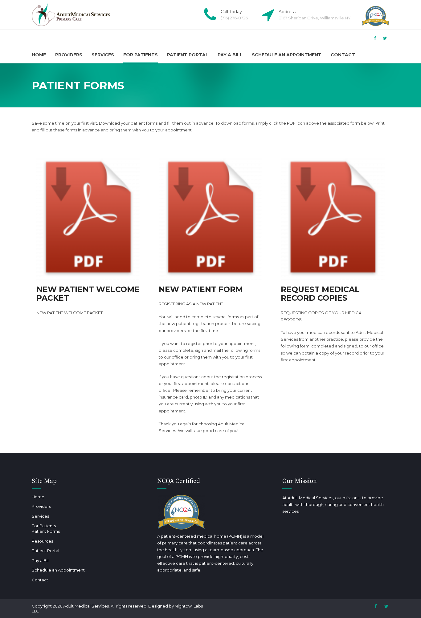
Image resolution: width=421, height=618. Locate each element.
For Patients (140, 55)
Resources (42, 541)
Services (103, 55)
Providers (68, 55)
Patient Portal (187, 55)
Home (39, 55)
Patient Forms (46, 531)
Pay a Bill (230, 55)
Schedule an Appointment (286, 55)
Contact (343, 55)
